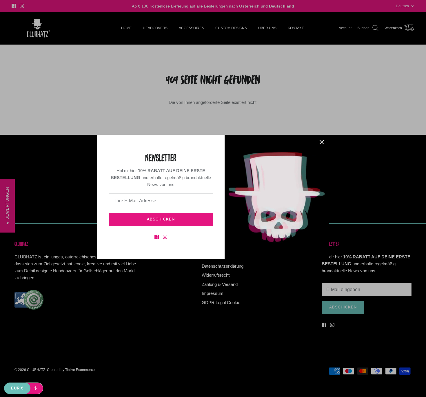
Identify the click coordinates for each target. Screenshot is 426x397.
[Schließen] (321, 142)
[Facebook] (156, 237)
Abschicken (160, 219)
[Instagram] (165, 237)
